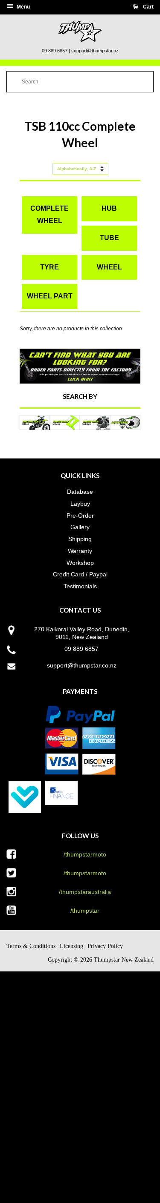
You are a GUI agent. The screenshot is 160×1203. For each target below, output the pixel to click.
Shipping (80, 539)
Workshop (80, 562)
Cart (148, 7)
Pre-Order (80, 515)
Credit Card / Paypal (80, 574)
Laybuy (80, 503)
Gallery (80, 527)
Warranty (80, 550)
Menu (22, 7)
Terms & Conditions (30, 946)
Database (80, 491)
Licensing (71, 946)
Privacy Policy (105, 946)
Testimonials (80, 586)
